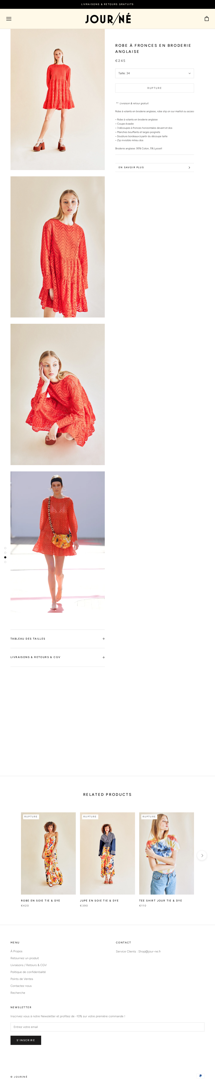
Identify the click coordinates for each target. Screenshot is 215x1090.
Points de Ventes (21, 979)
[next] (202, 855)
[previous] (13, 855)
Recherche (17, 993)
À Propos (16, 951)
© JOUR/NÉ (19, 1077)
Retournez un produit (24, 958)
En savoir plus (131, 167)
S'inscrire (26, 1040)
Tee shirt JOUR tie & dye (160, 900)
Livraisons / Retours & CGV (28, 965)
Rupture (154, 88)
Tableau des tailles (28, 638)
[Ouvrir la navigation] (8, 19)
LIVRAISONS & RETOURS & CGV (35, 657)
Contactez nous (21, 986)
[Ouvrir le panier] (207, 18)
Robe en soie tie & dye (40, 900)
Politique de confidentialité (28, 972)
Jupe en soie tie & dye (99, 900)
